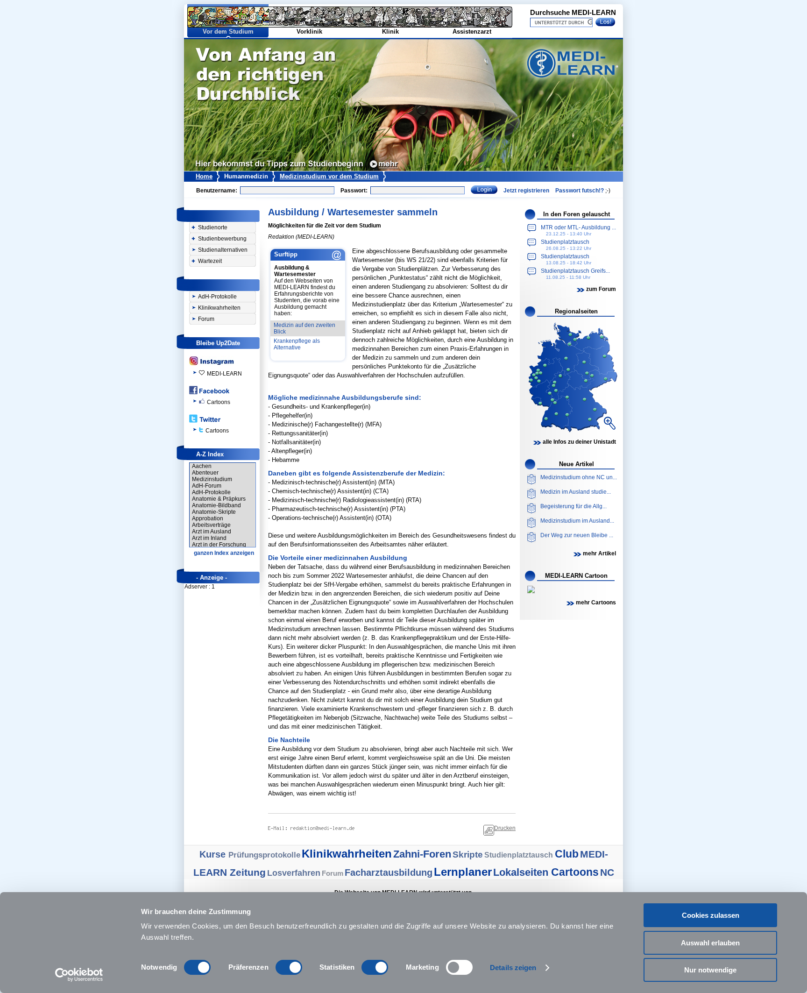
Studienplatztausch (519, 855)
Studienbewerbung (222, 238)
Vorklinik (309, 31)
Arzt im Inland (209, 538)
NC (607, 872)
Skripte (468, 854)
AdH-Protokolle (217, 296)
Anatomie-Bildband (216, 505)
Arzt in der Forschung (219, 544)
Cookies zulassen (710, 915)
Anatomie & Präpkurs (219, 499)
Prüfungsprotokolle (264, 855)
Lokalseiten (522, 872)
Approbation (207, 518)
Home (204, 176)
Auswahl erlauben (710, 943)
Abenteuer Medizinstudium (212, 475)
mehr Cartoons (596, 602)
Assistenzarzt (472, 31)
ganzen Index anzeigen (224, 553)
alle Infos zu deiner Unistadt (579, 442)
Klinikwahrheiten (219, 308)
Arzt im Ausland (211, 531)
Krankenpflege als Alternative (297, 344)
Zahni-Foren (422, 854)
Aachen (202, 466)
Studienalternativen (223, 250)
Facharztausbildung (388, 872)
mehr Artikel (599, 553)
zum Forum (601, 289)
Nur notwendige (710, 970)
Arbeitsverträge (211, 525)
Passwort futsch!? (579, 190)
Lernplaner (463, 871)
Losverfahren (293, 873)
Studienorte (212, 227)
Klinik (390, 31)
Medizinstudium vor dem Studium (329, 176)
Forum (206, 319)
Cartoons (218, 402)
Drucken (505, 828)
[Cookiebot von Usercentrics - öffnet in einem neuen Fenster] (79, 975)
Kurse (213, 854)
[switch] (289, 967)
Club (567, 854)
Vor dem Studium (228, 31)
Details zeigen (513, 968)
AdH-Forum (206, 485)
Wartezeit (210, 261)
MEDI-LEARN (224, 373)
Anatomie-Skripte (214, 512)
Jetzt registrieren (526, 190)
